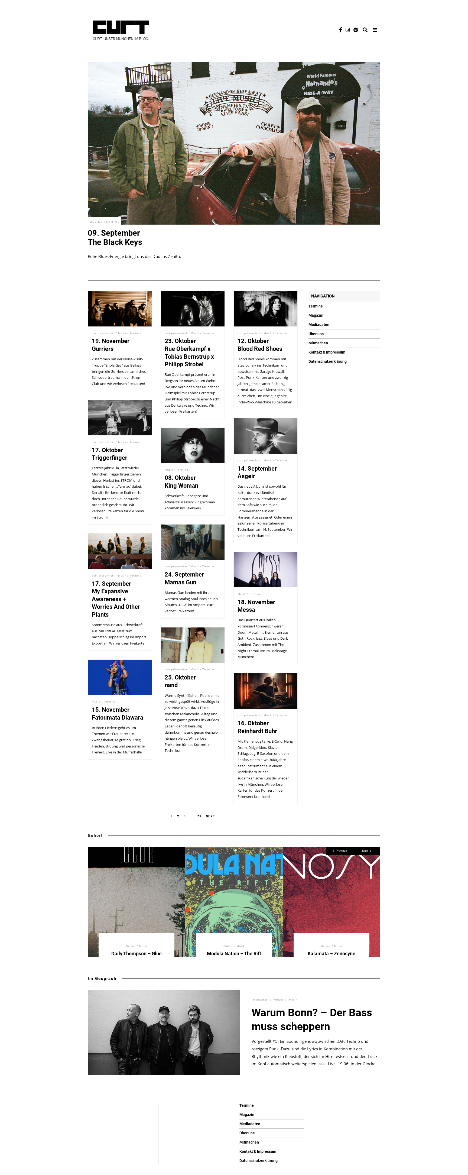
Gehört (95, 835)
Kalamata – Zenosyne (331, 953)
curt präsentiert (103, 333)
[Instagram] (347, 30)
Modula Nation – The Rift (234, 953)
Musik (94, 222)
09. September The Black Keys (115, 237)
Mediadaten (318, 324)
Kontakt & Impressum (326, 352)
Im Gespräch (102, 978)
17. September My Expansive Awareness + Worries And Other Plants (116, 599)
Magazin (315, 315)
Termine (112, 222)
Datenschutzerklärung (327, 361)
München (279, 999)
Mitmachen (318, 343)
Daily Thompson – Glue (136, 953)
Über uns (316, 334)
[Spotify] (355, 30)
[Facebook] (340, 30)
